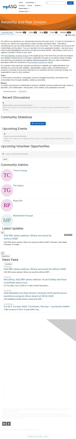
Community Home (7, 32)
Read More (5, 256)
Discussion (20, 32)
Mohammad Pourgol (23, 215)
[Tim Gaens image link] (7, 190)
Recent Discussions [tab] (10, 91)
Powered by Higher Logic (38, 436)
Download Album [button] (38, 123)
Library (32, 32)
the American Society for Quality (40, 62)
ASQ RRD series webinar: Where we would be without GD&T (35, 269)
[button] (31, 2)
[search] (48, 2)
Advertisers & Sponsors (14, 398)
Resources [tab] (22, 91)
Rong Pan (18, 200)
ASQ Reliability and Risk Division (16, 56)
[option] (38, 241)
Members (65, 32)
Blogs (43, 32)
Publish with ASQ (11, 389)
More (5, 159)
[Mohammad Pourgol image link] (7, 220)
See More (8, 264)
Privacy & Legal (11, 385)
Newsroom (9, 402)
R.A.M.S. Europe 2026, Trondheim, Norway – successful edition (37, 306)
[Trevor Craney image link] (7, 175)
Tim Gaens (18, 185)
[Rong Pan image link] (7, 205)
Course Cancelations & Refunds (16, 397)
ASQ (20, 72)
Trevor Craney (20, 170)
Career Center (11, 387)
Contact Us (9, 395)
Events (53, 32)
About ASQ (9, 383)
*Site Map (9, 400)
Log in (70, 3)
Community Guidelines (13, 391)
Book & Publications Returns (15, 393)
